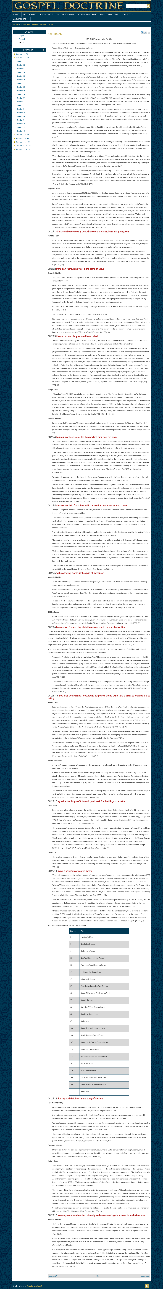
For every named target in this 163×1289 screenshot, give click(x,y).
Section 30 (21, 94)
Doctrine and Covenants (29, 24)
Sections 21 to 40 (46, 24)
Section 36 (21, 116)
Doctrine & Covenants (87, 14)
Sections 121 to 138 (23, 149)
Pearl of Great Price (109, 14)
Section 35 (21, 113)
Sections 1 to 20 (22, 54)
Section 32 (21, 102)
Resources (126, 14)
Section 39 (21, 127)
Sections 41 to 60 (22, 135)
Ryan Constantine (33, 1286)
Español (22, 39)
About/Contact (20, 19)
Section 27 (21, 83)
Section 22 (21, 65)
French (21, 42)
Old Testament (29, 14)
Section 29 (21, 91)
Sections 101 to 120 (23, 146)
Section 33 (21, 105)
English (21, 36)
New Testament (46, 14)
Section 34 (21, 109)
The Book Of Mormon (65, 14)
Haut (98, 1276)
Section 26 (21, 80)
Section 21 (21, 61)
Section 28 (21, 87)
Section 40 (21, 131)
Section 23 (21, 69)
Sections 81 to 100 (23, 142)
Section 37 (21, 120)
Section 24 (21, 72)
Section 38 (21, 124)
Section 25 (21, 76)
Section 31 (21, 98)
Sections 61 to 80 (22, 138)
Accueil (16, 14)
